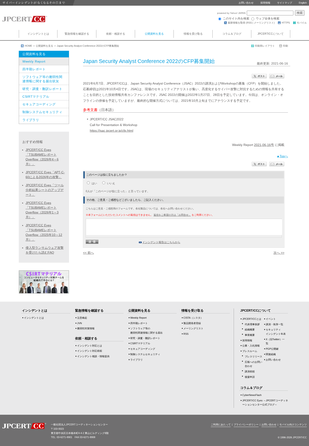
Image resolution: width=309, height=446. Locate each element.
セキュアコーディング (39, 104)
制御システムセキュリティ (42, 112)
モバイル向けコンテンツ (293, 424)
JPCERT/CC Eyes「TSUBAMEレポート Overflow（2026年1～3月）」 (42, 210)
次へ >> (278, 253)
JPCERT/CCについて (270, 33)
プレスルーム (249, 351)
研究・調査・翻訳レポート (42, 89)
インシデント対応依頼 (89, 350)
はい (94, 183)
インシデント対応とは (89, 345)
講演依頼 (250, 371)
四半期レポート (34, 69)
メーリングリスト (264, 22)
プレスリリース (253, 356)
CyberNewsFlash (251, 395)
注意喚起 (82, 317)
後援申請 (250, 377)
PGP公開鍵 (272, 348)
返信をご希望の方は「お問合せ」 (172, 214)
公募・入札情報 (251, 345)
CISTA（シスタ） (193, 317)
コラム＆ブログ (231, 33)
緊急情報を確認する (77, 33)
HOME (28, 45)
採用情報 (265, 2)
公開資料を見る (154, 33)
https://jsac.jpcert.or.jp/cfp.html (111, 130)
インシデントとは (38, 33)
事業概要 (250, 335)
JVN (79, 323)
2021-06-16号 (264, 145)
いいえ (111, 183)
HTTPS (286, 22)
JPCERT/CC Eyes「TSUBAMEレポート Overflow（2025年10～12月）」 (44, 232)
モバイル (302, 22)
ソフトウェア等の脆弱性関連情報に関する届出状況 (42, 79)
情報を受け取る (193, 33)
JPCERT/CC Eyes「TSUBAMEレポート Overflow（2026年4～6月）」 (42, 157)
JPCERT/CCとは (251, 319)
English (303, 2)
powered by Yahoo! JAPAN (231, 13)
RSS (249, 22)
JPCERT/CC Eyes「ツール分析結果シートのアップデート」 (45, 189)
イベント (271, 319)
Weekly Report (33, 61)
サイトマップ (284, 2)
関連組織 (271, 354)
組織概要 (250, 329)
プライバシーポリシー (246, 424)
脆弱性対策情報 (86, 328)
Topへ (284, 156)
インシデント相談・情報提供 (93, 356)
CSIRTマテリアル (35, 96)
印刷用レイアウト (265, 45)
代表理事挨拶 (252, 324)
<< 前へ (88, 253)
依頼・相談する (115, 33)
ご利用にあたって (221, 424)
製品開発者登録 (192, 323)
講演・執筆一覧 (274, 324)
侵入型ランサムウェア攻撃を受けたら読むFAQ (45, 250)
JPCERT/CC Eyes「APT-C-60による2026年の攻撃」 (45, 174)
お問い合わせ (246, 2)
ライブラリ (30, 120)
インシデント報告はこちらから (161, 242)
